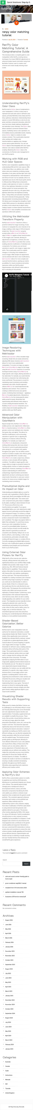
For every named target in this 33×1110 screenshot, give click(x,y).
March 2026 (8, 938)
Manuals (7, 1079)
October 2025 (9, 960)
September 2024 (10, 1013)
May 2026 (8, 929)
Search (5, 860)
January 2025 (9, 995)
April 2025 (8, 987)
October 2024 (9, 1009)
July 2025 (8, 973)
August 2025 (9, 969)
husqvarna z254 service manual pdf (15, 896)
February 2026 (9, 942)
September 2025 (10, 964)
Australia (7, 1062)
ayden (6, 29)
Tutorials (25, 39)
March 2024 (8, 1040)
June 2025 (8, 978)
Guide (7, 1071)
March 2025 (8, 991)
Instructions (8, 1075)
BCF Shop (11, 1107)
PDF (6, 1084)
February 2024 (9, 1044)
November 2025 (10, 955)
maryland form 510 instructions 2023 (16, 888)
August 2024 (9, 1018)
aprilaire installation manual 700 (14, 892)
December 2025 (9, 951)
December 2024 (9, 1000)
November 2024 (10, 1004)
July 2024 (8, 1022)
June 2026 (8, 924)
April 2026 (8, 933)
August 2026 (9, 920)
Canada (7, 1066)
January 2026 (9, 947)
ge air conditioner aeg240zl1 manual (15, 883)
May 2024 (8, 1031)
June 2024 (8, 1027)
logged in (13, 853)
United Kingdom (9, 1093)
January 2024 (9, 1049)
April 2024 (8, 1035)
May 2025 (8, 982)
